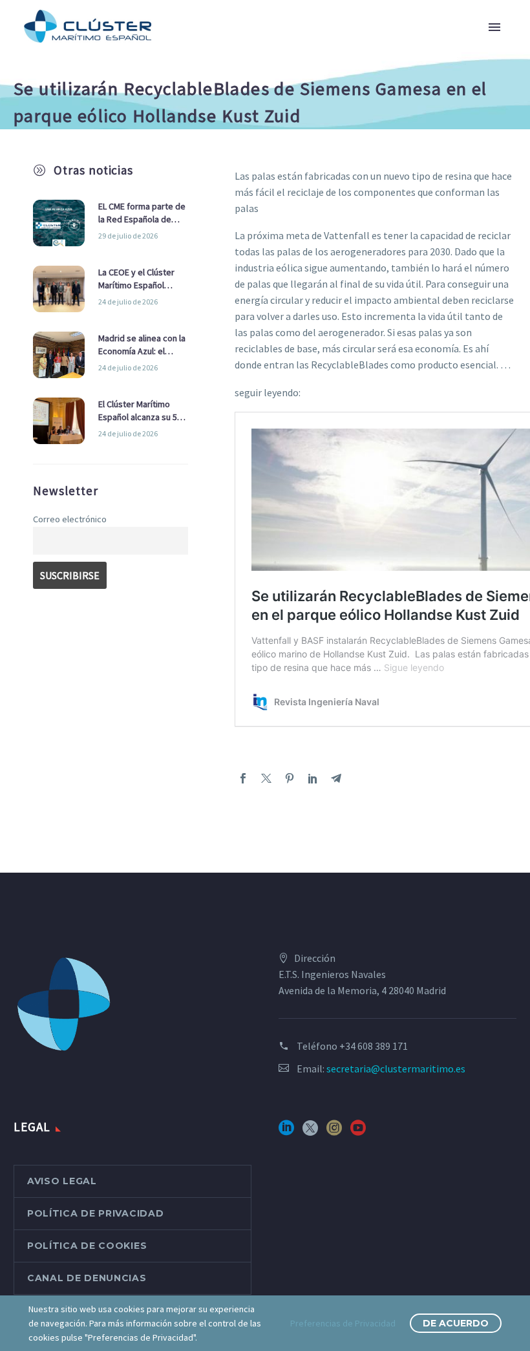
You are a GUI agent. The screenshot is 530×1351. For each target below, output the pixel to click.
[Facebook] (243, 778)
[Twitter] (266, 778)
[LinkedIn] (313, 778)
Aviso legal (62, 1181)
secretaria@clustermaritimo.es (395, 1068)
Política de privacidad (95, 1213)
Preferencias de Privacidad (343, 1323)
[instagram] (334, 1132)
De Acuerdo (456, 1323)
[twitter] (310, 1132)
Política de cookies (87, 1245)
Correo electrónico (70, 519)
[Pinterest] (289, 778)
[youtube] (358, 1132)
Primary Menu (494, 27)
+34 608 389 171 (373, 1045)
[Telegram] (336, 778)
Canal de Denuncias (87, 1278)
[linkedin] (286, 1132)
